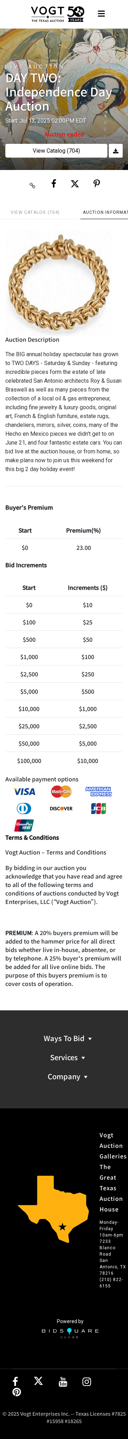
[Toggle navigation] (101, 14)
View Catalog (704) (56, 150)
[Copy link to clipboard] (32, 184)
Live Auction (35, 67)
